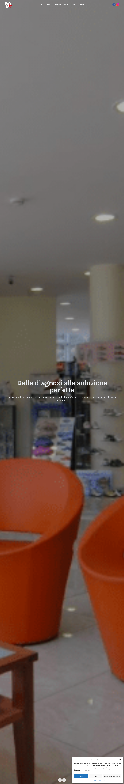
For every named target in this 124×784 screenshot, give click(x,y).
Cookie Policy (93, 780)
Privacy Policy (101, 780)
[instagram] (117, 4)
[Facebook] (114, 4)
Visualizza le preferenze (112, 776)
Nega (95, 776)
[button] (120, 760)
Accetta (80, 776)
